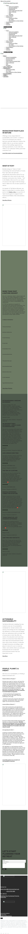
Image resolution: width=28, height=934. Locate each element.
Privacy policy (3, 914)
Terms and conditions (5, 913)
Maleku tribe (12, 192)
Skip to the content (5, 1)
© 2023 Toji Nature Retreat (6, 915)
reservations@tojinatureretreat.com (10, 889)
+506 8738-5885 (10, 891)
